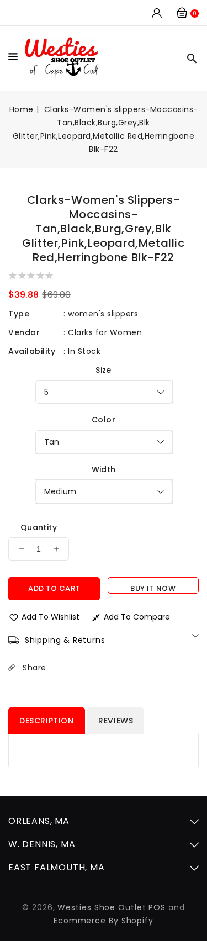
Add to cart (54, 588)
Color (103, 419)
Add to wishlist (50, 616)
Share (34, 667)
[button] (15, 58)
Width (104, 469)
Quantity (38, 527)
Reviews (115, 720)
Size (103, 370)
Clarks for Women (105, 332)
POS (157, 907)
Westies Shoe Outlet (101, 907)
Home (21, 109)
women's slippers (103, 313)
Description (46, 720)
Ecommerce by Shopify (103, 920)
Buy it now (153, 588)
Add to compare (137, 616)
